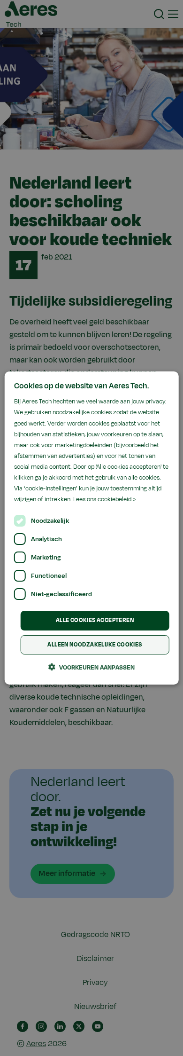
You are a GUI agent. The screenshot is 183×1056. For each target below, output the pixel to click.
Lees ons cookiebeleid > (104, 499)
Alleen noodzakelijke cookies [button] (94, 644)
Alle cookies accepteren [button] (95, 620)
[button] (91, 667)
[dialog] (92, 528)
